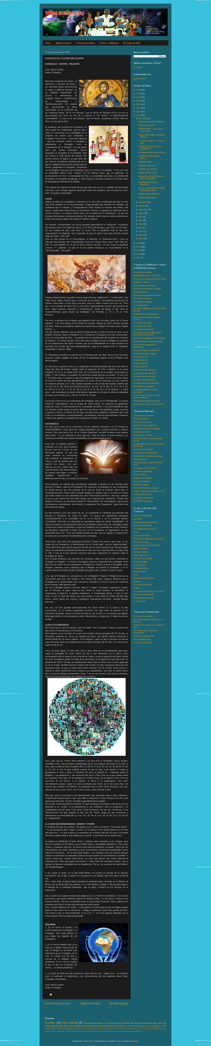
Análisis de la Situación (143, 478)
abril (140, 228)
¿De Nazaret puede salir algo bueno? (148, 539)
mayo (141, 224)
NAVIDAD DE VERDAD (148, 169)
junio (141, 220)
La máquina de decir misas (144, 529)
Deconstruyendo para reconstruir (147, 401)
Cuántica (134, 1026)
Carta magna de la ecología (144, 285)
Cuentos (159, 1023)
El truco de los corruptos (143, 435)
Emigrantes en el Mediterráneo (146, 453)
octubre (142, 206)
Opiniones (101, 1026)
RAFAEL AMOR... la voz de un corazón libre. (150, 130)
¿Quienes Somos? (63, 42)
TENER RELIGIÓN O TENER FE (147, 275)
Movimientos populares (143, 471)
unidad (136, 1031)
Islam (110, 1029)
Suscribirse (138, 67)
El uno (136, 532)
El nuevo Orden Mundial (143, 449)
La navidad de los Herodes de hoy (151, 152)
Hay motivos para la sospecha (146, 488)
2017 (138, 247)
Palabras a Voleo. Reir (147, 165)
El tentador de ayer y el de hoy (146, 522)
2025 (138, 93)
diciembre (143, 118)
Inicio (48, 42)
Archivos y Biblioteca (109, 42)
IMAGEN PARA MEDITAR (148, 194)
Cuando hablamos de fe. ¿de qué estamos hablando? (147, 396)
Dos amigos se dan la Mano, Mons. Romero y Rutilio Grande (148, 334)
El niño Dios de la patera (143, 501)
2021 (138, 108)
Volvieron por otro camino (144, 598)
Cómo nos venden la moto (144, 636)
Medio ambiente (87, 1026)
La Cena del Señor (141, 305)
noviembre (143, 202)
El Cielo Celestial (140, 549)
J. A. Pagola (119, 1029)
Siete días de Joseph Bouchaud (146, 383)
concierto (88, 1031)
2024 (138, 97)
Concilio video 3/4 (141, 360)
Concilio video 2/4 (141, 363)
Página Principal (89, 1003)
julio (140, 217)
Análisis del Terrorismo (143, 494)
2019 (138, 115)
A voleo (50, 1022)
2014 (138, 258)
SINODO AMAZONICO (147, 198)
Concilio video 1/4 (141, 367)
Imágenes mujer (147, 1026)
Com (125, 1026)
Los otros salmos (143, 1029)
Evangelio (59, 1026)
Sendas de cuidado (141, 484)
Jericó (136, 575)
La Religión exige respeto (144, 498)
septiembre (143, 209)
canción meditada (123, 1023)
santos (70, 1029)
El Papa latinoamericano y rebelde (147, 289)
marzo (141, 231)
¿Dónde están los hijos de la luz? (147, 545)
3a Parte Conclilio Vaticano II (145, 373)
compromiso (139, 1023)
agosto (141, 213)
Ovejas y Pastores (141, 552)
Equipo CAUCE (140, 78)
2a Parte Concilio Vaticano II (145, 376)
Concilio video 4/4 (141, 357)
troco (130, 1031)
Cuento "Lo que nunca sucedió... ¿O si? (149, 491)
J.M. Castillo (130, 1029)
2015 (138, 254)
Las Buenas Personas (142, 299)
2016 (138, 250)
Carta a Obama (140, 475)
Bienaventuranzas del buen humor (147, 295)
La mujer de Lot (140, 601)
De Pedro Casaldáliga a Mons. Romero (149, 338)
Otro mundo (70, 1022)
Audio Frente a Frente (98, 1029)
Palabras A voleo (158, 1029)
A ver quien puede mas (143, 585)
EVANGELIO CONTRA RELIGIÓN (147, 183)
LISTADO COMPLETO (143, 516)
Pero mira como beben (143, 422)
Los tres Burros (140, 571)
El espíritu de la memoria (143, 415)
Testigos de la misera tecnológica (147, 429)
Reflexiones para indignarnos (145, 425)
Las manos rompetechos (143, 594)
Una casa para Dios (141, 535)
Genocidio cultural (141, 419)
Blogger (135, 1041)
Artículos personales (85, 42)
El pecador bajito (140, 562)
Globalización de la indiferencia (146, 314)
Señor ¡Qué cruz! (140, 555)
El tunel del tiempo (141, 568)
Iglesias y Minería (141, 292)
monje (124, 1031)
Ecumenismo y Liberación (144, 386)
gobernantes (115, 1031)
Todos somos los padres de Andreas (148, 456)
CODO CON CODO (146, 125)
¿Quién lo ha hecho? (142, 432)
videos (150, 1023)
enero (141, 238)
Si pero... (137, 581)
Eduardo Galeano (141, 459)
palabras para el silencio (54, 1029)
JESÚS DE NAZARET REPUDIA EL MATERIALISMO (151, 189)
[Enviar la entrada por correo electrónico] (51, 994)
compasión (78, 1031)
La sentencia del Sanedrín (144, 329)
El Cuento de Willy (131, 42)
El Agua (137, 588)
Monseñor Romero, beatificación (146, 350)
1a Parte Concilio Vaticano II (145, 380)
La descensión (139, 565)
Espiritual (48, 1026)
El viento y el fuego (141, 542)
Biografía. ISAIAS (145, 162)
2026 (138, 90)
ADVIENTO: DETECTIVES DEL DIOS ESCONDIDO (151, 177)
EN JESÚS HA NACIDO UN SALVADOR (149, 147)
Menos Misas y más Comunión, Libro (149, 404)
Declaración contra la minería (145, 468)
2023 (138, 101)
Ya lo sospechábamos (142, 481)
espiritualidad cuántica (100, 1031)
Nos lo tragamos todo (142, 639)
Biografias (88, 1023)
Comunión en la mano (142, 326)
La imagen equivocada (143, 323)
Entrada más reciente (57, 1003)
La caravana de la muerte (144, 578)
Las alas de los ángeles (143, 558)
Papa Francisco (114, 1026)
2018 (138, 243)
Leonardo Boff (72, 1026)
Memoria (159, 1026)
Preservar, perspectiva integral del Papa (149, 279)
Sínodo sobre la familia (143, 272)
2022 (138, 104)
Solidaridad (68, 1031)
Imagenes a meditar (103, 1023)
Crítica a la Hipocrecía (142, 643)
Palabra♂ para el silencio (53, 1031)
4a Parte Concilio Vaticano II (145, 370)
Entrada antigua (119, 1003)
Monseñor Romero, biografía (145, 354)
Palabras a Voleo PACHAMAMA (151, 122)
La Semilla (138, 519)
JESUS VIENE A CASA (147, 173)
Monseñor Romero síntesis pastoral (148, 341)
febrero (142, 235)
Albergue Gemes (82, 1029)
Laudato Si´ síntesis (141, 282)
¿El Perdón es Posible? (143, 302)
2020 (138, 112)
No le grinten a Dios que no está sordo (149, 591)
